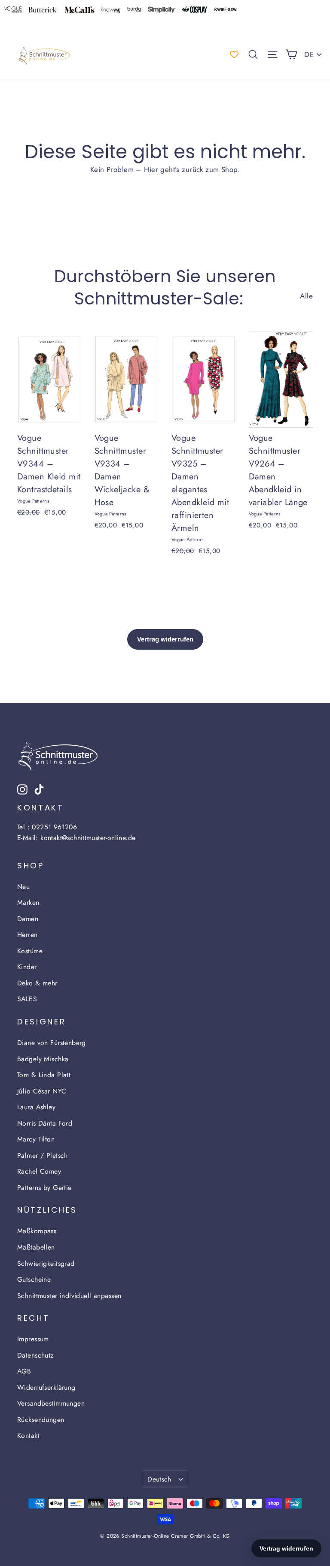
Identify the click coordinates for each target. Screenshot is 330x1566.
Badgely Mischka (42, 1059)
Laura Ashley (36, 1107)
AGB (24, 1371)
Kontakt (28, 1435)
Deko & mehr (37, 983)
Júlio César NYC (41, 1091)
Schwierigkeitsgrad (46, 1263)
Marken (28, 902)
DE (309, 54)
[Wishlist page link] (234, 54)
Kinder (27, 967)
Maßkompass (36, 1231)
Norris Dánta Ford (44, 1123)
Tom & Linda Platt (43, 1075)
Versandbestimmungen (51, 1403)
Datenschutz (35, 1355)
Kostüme (30, 951)
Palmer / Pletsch (42, 1155)
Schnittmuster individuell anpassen (69, 1296)
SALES (27, 999)
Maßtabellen (36, 1247)
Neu (23, 886)
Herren (27, 935)
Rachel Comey (39, 1171)
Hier (151, 169)
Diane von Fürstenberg (51, 1043)
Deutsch (159, 1479)
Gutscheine (34, 1279)
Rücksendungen (40, 1419)
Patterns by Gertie (44, 1188)
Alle (306, 296)
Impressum (33, 1339)
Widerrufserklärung (46, 1387)
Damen (27, 919)
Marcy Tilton (36, 1139)
